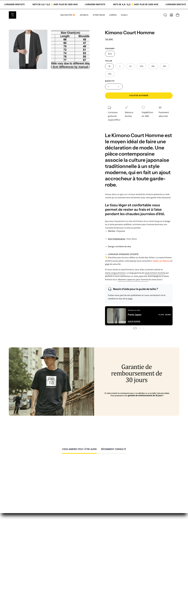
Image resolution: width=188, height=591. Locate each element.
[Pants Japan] (116, 315)
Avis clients (129, 546)
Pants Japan (134, 314)
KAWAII (56, 556)
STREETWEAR (60, 546)
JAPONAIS (58, 541)
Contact (92, 536)
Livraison (128, 551)
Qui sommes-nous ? (134, 541)
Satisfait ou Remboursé (136, 536)
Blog (125, 560)
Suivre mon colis (132, 556)
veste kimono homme (155, 273)
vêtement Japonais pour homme (133, 279)
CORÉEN (57, 551)
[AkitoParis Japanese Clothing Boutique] (12, 15)
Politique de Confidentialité (102, 563)
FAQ (90, 541)
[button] (124, 15)
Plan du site (94, 576)
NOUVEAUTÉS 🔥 (61, 536)
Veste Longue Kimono (115, 273)
